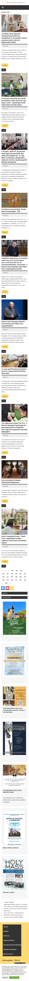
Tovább (4, 65)
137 (25, 577)
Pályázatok (5, 926)
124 (17, 570)
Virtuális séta (6, 936)
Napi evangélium (8, 960)
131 (25, 573)
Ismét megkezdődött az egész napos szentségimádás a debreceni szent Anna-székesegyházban (14, 710)
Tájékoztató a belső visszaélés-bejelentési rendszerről (10, 952)
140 (12, 580)
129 (16, 573)
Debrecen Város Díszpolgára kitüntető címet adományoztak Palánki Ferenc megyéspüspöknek (13, 323)
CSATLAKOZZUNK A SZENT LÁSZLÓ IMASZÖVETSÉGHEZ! (12, 791)
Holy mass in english (8, 892)
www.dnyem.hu (14, 908)
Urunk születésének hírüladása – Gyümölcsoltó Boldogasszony (11, 481)
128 (12, 573)
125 (21, 570)
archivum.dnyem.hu (9, 917)
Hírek (3, 70)
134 (12, 577)
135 (16, 577)
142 (20, 580)
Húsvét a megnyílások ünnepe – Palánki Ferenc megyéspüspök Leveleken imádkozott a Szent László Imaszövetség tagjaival (13, 539)
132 (3, 577)
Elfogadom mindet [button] (14, 977)
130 (20, 573)
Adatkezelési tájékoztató (8, 940)
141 (16, 580)
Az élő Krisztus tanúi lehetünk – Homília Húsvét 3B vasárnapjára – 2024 (13, 210)
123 (12, 570)
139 (8, 580)
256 (6, 583)
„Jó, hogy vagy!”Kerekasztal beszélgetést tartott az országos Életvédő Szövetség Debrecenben (13, 371)
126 (3, 573)
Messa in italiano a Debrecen (11, 848)
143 (25, 580)
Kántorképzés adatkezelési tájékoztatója (12, 945)
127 (8, 573)
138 (3, 580)
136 (20, 577)
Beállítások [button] (5, 977)
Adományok (5, 931)
